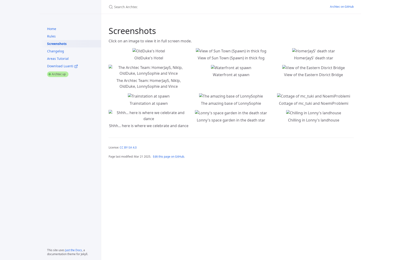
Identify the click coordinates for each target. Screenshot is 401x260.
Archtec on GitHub (342, 7)
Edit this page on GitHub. (169, 157)
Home (51, 29)
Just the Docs (73, 250)
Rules (51, 36)
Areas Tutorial (58, 58)
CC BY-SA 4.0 (128, 147)
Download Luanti (60, 66)
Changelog (55, 51)
